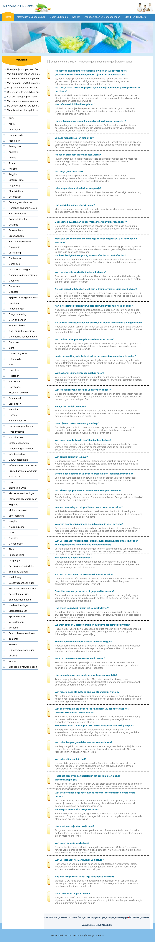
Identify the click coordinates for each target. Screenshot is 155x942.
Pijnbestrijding (16, 554)
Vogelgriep (14, 185)
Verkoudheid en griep (20, 269)
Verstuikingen (16, 622)
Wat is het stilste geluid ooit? (70, 759)
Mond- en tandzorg (135, 16)
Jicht (11, 347)
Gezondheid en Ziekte (62, 61)
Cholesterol (15, 258)
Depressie (14, 286)
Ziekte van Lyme (17, 487)
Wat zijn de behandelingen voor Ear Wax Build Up (33, 78)
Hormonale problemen (21, 426)
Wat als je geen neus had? (69, 171)
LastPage (112, 917)
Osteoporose (16, 543)
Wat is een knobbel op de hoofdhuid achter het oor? (83, 440)
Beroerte (13, 627)
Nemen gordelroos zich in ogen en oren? (77, 809)
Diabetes (13, 291)
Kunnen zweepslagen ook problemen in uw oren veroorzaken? (89, 507)
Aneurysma (15, 146)
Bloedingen (15, 403)
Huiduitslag (15, 577)
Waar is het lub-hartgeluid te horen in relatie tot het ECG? (38, 110)
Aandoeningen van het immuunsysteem (17, 449)
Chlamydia (14, 247)
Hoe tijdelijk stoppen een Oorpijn (25, 69)
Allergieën (14, 129)
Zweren (13, 644)
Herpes (13, 415)
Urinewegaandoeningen (22, 650)
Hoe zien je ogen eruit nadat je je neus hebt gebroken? (84, 876)
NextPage (102, 917)
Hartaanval (14, 381)
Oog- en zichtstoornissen (22, 331)
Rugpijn (13, 174)
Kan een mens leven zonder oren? (73, 557)
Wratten (13, 661)
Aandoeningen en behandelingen (102, 16)
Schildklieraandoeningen (22, 633)
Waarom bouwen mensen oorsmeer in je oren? (80, 658)
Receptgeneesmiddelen (21, 566)
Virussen (13, 655)
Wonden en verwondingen (23, 666)
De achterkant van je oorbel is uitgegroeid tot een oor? (84, 591)
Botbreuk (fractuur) (19, 219)
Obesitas (13, 538)
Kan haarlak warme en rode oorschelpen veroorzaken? (85, 574)
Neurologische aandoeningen (13, 527)
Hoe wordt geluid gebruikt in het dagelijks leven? (82, 608)
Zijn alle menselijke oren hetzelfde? (74, 137)
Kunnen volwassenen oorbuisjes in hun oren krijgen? (83, 641)
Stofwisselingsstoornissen (23, 498)
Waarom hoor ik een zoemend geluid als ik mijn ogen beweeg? (89, 524)
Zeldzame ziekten (18, 571)
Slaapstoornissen (18, 610)
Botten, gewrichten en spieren (17, 203)
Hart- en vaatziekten (20, 241)
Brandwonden (16, 235)
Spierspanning (16, 515)
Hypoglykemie (16, 431)
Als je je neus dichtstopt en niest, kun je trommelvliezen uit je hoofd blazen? (96, 289)
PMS (11, 549)
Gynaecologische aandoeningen (14, 354)
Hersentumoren (17, 213)
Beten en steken (59, 16)
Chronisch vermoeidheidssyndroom (15, 264)
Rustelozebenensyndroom (23, 588)
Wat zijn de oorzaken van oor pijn (25, 101)
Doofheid (14, 280)
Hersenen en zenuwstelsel (23, 207)
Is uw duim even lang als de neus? (73, 893)
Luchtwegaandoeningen (22, 582)
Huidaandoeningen (19, 605)
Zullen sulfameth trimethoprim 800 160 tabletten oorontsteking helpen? (94, 725)
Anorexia (13, 151)
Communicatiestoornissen (23, 275)
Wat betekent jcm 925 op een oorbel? (27, 83)
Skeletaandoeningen (20, 599)
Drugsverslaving (17, 314)
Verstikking (15, 252)
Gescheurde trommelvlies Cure (24, 92)
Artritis (12, 157)
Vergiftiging (15, 560)
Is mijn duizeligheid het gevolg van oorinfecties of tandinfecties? (90, 255)
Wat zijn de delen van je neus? (71, 456)
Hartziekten (15, 387)
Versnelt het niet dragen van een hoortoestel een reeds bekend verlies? (94, 473)
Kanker (76, 16)
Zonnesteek (15, 398)
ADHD (12, 124)
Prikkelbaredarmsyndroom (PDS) (19, 471)
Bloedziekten (16, 191)
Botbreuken (15, 196)
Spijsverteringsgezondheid (23, 297)
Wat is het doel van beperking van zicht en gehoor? (83, 389)
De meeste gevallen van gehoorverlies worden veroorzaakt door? (91, 221)
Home (8, 16)
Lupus (12, 482)
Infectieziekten (17, 454)
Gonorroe (14, 342)
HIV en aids (15, 359)
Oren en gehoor (124, 61)
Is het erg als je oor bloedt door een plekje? (78, 188)
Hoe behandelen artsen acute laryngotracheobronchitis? (86, 675)
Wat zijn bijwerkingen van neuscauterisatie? (30, 73)
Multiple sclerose (18, 510)
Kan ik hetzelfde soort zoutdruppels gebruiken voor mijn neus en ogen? (94, 305)
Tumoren (13, 638)
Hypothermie (16, 437)
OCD (11, 532)
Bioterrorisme (16, 179)
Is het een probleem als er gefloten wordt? (78, 154)
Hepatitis (13, 409)
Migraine (13, 504)
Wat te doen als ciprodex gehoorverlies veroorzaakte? (84, 339)
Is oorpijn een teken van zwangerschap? (77, 423)
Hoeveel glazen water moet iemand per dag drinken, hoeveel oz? (90, 121)
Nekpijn (13, 521)
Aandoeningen (16, 308)
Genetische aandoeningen (23, 336)
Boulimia (13, 224)
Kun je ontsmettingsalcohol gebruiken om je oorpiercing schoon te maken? (95, 356)
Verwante (21, 59)
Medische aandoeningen (22, 493)
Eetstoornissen (17, 325)
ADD (11, 118)
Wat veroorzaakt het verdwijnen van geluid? (79, 859)
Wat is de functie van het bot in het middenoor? (80, 272)
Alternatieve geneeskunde (31, 16)
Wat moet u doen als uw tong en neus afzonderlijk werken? (87, 691)
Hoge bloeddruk (17, 420)
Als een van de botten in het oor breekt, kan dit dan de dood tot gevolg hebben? (98, 322)
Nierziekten (15, 476)
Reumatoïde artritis (19, 594)
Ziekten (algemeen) (19, 443)
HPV (11, 364)
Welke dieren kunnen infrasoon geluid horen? (79, 372)
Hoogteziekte (16, 135)
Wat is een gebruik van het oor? (72, 843)
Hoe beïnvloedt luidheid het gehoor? (75, 104)
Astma (12, 163)
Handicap (14, 303)
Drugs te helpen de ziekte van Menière (28, 87)
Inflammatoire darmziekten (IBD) (19, 466)
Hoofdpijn (14, 375)
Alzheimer (14, 140)
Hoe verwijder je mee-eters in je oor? (75, 205)
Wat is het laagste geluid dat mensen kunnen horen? (83, 742)
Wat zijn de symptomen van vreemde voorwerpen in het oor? (88, 490)
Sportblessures (17, 616)
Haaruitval (14, 370)
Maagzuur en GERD (19, 392)
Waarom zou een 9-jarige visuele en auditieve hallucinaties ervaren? (92, 624)
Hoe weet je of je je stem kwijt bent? (74, 826)
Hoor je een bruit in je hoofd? (70, 406)
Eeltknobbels (16, 230)
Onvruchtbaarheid (18, 459)
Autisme (13, 168)
